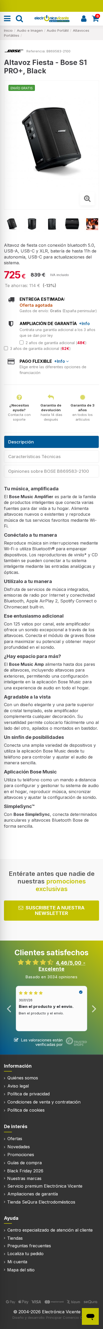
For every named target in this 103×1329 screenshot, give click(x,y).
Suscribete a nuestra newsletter (55, 910)
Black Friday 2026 (25, 1170)
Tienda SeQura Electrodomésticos (41, 1202)
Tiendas (15, 1238)
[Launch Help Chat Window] (90, 1316)
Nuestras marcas (24, 1178)
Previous (9, 1008)
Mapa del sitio (21, 1269)
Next (94, 1008)
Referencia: (35, 51)
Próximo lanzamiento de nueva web (51, 5)
